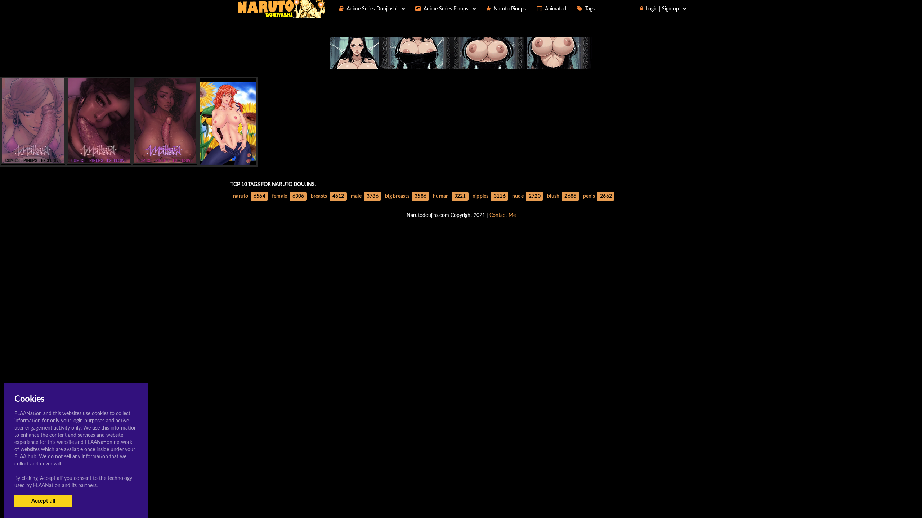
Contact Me (502, 215)
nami (228, 159)
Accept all (43, 501)
